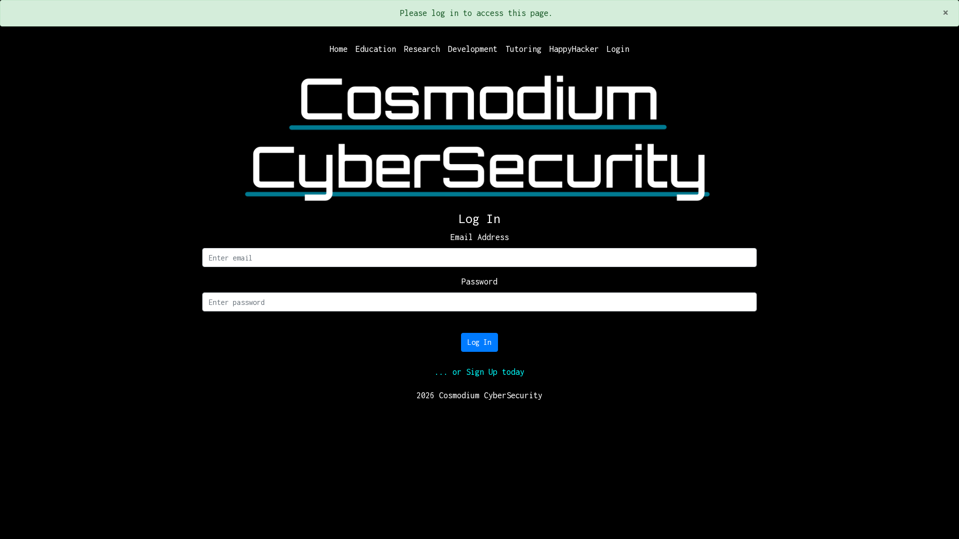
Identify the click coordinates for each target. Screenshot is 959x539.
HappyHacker (574, 48)
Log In (479, 342)
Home (339, 48)
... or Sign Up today (479, 371)
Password (479, 281)
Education (376, 48)
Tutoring (523, 48)
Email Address (480, 237)
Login (618, 48)
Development (472, 48)
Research (422, 48)
